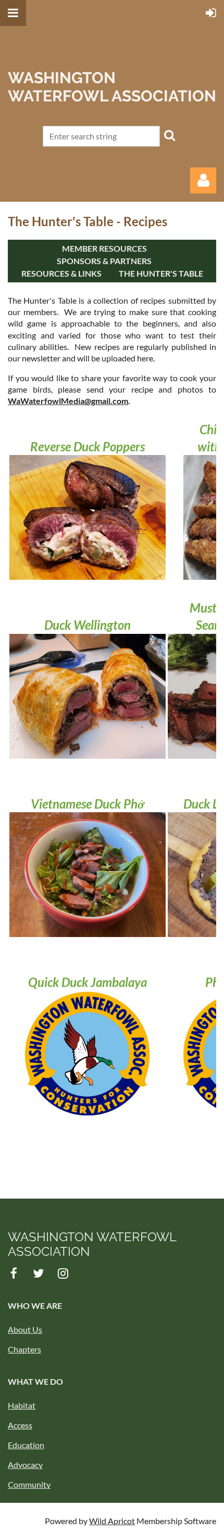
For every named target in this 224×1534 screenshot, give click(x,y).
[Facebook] (14, 1273)
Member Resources (104, 248)
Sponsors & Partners (104, 261)
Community (29, 1484)
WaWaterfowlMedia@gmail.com (68, 401)
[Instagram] (63, 1273)
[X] (38, 1273)
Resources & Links (61, 273)
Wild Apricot (112, 1521)
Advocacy (25, 1465)
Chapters (24, 1349)
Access (20, 1425)
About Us (25, 1329)
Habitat (21, 1405)
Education (26, 1445)
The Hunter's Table (161, 273)
